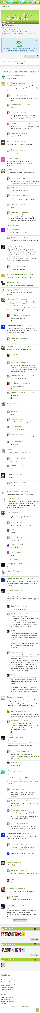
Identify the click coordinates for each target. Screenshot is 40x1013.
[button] (37, 2)
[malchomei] (23, 949)
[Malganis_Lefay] (20, 934)
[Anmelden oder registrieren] (33, 2)
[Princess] (16, 934)
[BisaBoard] (4, 2)
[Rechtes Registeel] (23, 934)
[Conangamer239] (10, 949)
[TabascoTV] (13, 934)
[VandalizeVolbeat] (20, 949)
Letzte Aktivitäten (20, 72)
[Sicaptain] (13, 949)
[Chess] (6, 934)
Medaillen (21, 33)
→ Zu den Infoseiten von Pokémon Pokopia (20, 50)
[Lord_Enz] (3, 934)
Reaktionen (34, 72)
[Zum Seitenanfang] (37, 1010)
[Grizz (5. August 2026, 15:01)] (3, 965)
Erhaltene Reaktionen (17, 31)
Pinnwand (6, 72)
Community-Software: (20, 1006)
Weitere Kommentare (20, 921)
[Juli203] (16, 949)
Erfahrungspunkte (6, 33)
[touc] (10, 934)
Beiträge (3, 31)
